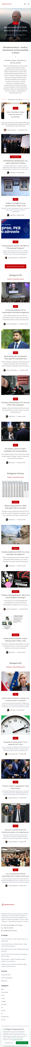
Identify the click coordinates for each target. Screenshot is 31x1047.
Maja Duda (4, 981)
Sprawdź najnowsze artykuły (15, 266)
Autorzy (4, 971)
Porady (3, 1019)
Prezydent (4, 1004)
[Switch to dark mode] (25, 4)
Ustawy (15, 502)
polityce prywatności (18, 1039)
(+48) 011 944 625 (8, 928)
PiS (15, 23)
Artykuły (4, 935)
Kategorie (4, 986)
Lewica (3, 998)
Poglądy (3, 1001)
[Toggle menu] (28, 4)
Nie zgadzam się (9, 1042)
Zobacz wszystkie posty (15, 279)
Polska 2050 (4, 992)
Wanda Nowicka (5, 975)
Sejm (2, 989)
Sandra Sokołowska (6, 978)
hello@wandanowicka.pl (10, 930)
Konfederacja (15, 157)
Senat (2, 995)
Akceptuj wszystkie (22, 1042)
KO (15, 108)
